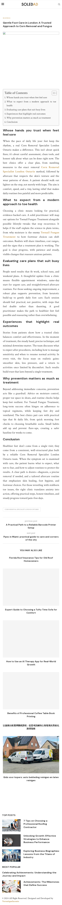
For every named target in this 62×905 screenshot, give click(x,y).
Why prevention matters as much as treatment (29, 117)
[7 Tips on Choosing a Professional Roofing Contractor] (11, 825)
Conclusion (12, 122)
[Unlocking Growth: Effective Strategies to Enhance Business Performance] (11, 840)
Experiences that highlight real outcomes (26, 113)
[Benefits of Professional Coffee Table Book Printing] (31, 690)
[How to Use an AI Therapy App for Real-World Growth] (31, 638)
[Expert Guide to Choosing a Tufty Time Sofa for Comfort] (31, 587)
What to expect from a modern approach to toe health (31, 103)
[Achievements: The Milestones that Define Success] (11, 886)
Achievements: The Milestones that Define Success (41, 883)
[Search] (59, 4)
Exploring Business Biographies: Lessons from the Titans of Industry (42, 854)
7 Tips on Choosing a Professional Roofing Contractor (35, 824)
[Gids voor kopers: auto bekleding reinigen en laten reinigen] (31, 754)
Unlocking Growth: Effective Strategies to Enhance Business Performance (40, 839)
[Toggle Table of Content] (53, 93)
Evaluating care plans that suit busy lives (26, 109)
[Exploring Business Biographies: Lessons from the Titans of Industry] (11, 855)
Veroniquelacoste (10, 901)
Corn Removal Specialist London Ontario (22, 509)
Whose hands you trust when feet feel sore (26, 97)
